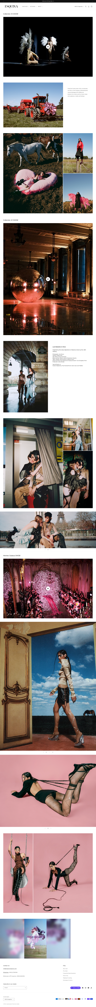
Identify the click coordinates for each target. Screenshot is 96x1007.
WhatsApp (6, 972)
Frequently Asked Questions (69, 973)
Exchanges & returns (67, 980)
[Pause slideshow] (52, 752)
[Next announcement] (92, 1)
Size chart (65, 968)
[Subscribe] (25, 987)
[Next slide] (50, 549)
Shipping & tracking (67, 977)
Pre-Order (65, 970)
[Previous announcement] (3, 1)
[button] (25, 6)
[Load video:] (48, 47)
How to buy (65, 975)
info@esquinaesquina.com (10, 968)
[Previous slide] (45, 549)
